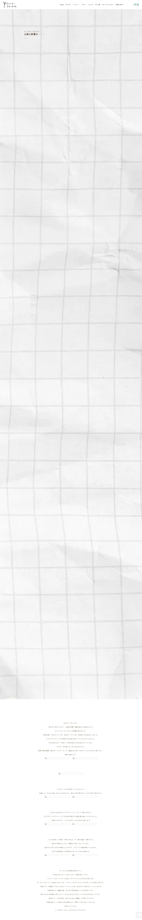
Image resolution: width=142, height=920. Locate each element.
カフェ (84, 4)
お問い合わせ (119, 4)
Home (62, 4)
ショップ (90, 4)
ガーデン (68, 4)
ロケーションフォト (107, 4)
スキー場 (97, 4)
